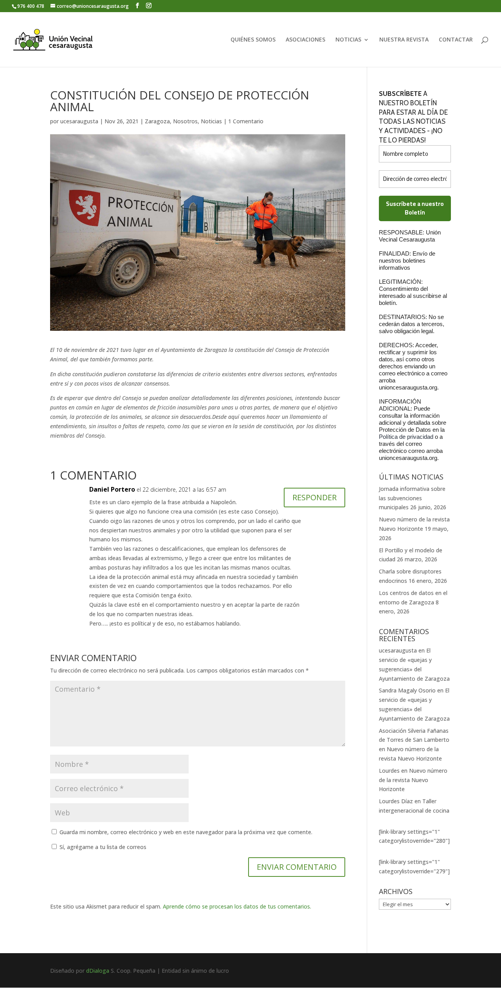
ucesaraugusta (79, 121)
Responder (314, 497)
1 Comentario (245, 121)
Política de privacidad (407, 436)
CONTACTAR (456, 40)
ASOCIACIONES (305, 40)
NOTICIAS (348, 40)
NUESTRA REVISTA (404, 40)
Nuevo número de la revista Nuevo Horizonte (413, 780)
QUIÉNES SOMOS (253, 40)
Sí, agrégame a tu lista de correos (102, 847)
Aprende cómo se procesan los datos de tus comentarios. (237, 906)
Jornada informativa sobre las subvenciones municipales (412, 498)
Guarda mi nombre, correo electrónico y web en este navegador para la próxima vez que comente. (185, 832)
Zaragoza (157, 121)
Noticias (211, 121)
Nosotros (185, 121)
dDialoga (97, 970)
